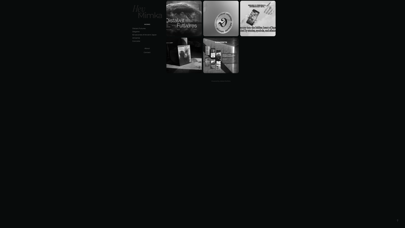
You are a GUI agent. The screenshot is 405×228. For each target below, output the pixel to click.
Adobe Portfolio (225, 81)
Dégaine (136, 31)
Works (147, 24)
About (147, 48)
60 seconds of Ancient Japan (144, 34)
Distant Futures (139, 28)
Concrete (136, 41)
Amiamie (136, 38)
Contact (147, 52)
